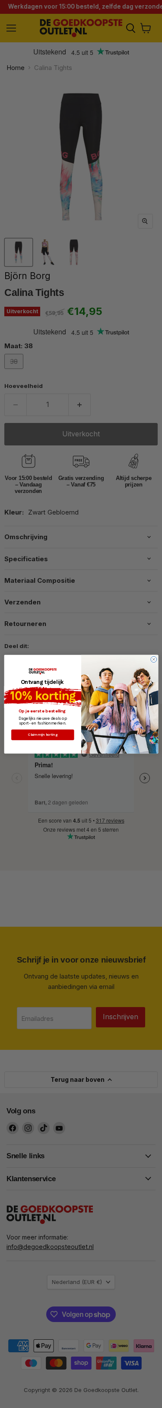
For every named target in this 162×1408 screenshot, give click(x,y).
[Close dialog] (153, 659)
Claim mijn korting (42, 734)
